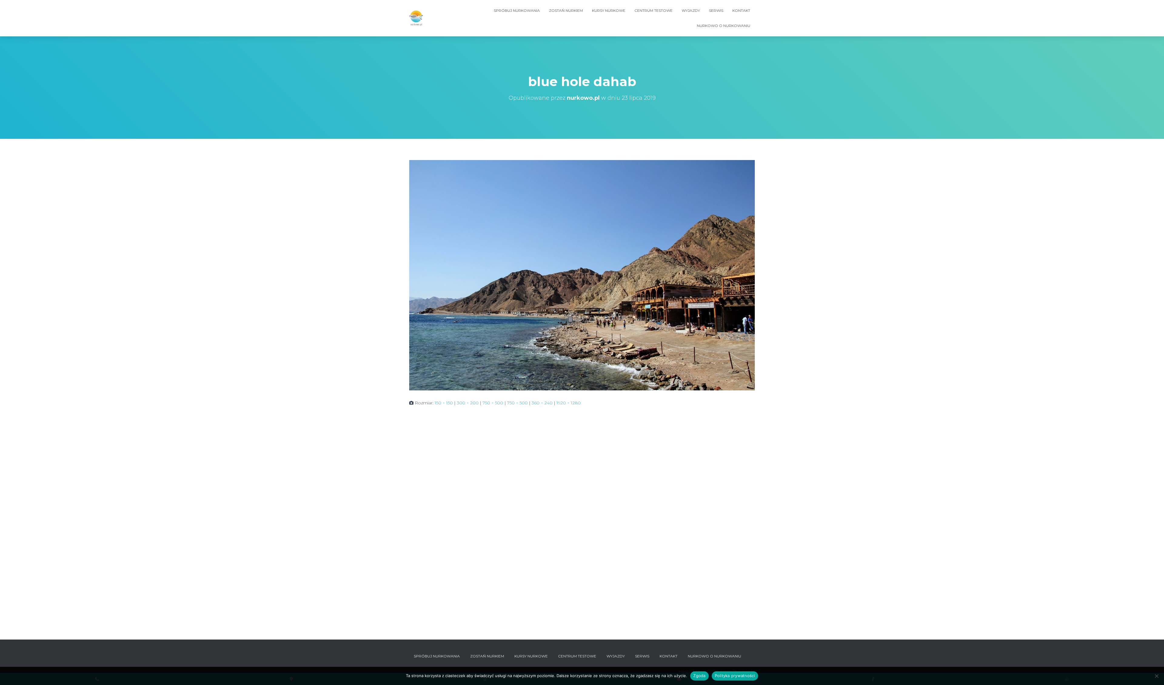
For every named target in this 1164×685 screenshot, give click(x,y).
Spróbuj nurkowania (517, 10)
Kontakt (741, 10)
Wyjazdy (691, 10)
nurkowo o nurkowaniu (723, 25)
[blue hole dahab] (582, 275)
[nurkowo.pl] (416, 18)
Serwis (716, 10)
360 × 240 (542, 403)
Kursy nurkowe (608, 10)
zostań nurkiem (566, 10)
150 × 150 (444, 403)
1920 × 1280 (569, 403)
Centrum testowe (653, 10)
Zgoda (699, 675)
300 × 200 (468, 403)
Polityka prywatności (735, 675)
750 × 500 (493, 403)
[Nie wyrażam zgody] (1156, 676)
